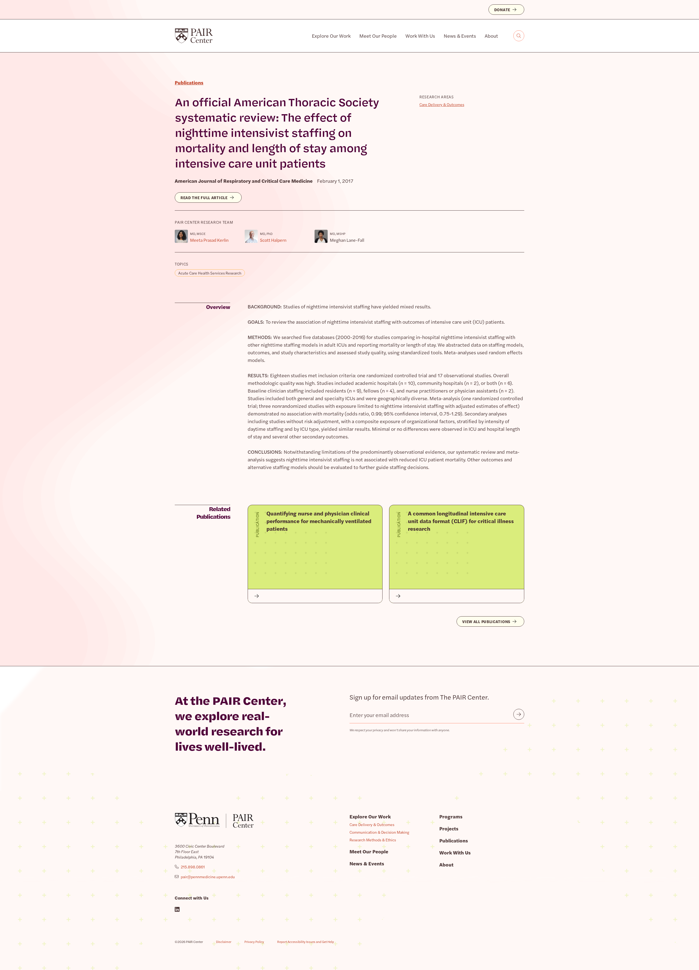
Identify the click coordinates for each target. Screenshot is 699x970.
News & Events (460, 35)
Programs (451, 816)
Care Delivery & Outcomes (441, 104)
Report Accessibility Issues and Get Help (305, 941)
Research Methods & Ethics (373, 839)
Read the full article (204, 197)
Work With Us (420, 35)
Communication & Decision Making (379, 832)
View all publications (486, 621)
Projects (448, 828)
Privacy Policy (254, 941)
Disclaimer (223, 941)
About (491, 35)
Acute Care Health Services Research (209, 273)
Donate (502, 9)
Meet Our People (378, 35)
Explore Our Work (331, 35)
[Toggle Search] (518, 35)
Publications (453, 840)
